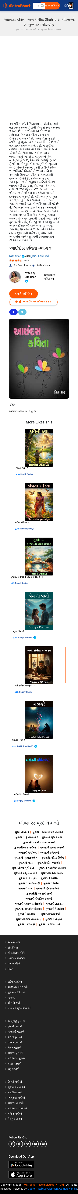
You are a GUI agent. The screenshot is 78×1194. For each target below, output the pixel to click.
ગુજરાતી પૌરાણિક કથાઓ (39, 898)
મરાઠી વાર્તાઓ (15, 1092)
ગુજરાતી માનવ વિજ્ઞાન (52, 873)
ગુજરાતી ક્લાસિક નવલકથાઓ (39, 842)
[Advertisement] (39, 77)
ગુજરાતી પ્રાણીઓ (50, 914)
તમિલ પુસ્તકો (15, 1042)
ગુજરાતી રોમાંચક (54, 903)
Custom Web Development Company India (52, 1188)
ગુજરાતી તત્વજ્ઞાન (28, 878)
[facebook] (12, 1144)
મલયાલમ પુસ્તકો (17, 1058)
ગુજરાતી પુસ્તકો (16, 1031)
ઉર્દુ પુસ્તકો (14, 1068)
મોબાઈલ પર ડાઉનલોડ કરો (37, 301)
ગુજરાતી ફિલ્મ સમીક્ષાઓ (39, 893)
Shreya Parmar (25, 637)
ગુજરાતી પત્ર (26, 888)
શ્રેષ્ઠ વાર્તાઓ (15, 981)
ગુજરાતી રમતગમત (27, 914)
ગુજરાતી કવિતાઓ (39, 256)
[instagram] (19, 1144)
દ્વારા (18, 474)
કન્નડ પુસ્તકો (14, 1063)
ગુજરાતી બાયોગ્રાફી (29, 883)
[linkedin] (43, 1144)
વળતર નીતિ (14, 963)
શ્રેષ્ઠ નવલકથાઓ (18, 987)
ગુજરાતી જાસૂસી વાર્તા (23, 867)
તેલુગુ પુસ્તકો (15, 1047)
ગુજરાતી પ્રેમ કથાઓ (48, 862)
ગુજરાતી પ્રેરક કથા (52, 837)
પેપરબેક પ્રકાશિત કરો (19, 1008)
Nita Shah (15, 256)
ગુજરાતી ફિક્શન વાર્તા (27, 837)
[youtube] (35, 1144)
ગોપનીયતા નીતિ (16, 952)
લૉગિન (67, 6)
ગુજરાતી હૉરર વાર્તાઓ (47, 888)
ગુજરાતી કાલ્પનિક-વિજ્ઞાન (28, 908)
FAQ (10, 968)
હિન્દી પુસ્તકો (15, 1026)
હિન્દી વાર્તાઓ (15, 1081)
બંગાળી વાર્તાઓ (16, 1103)
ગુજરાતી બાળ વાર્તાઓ (25, 847)
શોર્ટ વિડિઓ (14, 1002)
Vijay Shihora (24, 801)
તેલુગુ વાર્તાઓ (15, 1118)
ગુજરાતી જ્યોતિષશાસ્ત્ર (29, 919)
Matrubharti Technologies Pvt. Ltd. (45, 1184)
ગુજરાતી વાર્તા (22, 832)
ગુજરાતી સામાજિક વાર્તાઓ (52, 867)
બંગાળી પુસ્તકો (15, 1052)
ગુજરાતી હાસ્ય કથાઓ (52, 847)
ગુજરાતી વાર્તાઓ (16, 1087)
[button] (42, 6)
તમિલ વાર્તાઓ (15, 1113)
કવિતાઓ (49, 278)
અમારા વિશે (14, 942)
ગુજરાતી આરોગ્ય (50, 878)
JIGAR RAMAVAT (25, 746)
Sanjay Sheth (25, 692)
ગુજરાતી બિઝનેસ (54, 908)
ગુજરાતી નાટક (25, 862)
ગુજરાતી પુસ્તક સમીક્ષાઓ (28, 903)
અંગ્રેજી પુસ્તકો (16, 1021)
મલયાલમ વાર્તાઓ (17, 1108)
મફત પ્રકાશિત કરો (50, 6)
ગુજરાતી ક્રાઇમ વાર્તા (49, 924)
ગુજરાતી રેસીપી (51, 883)
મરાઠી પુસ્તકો (15, 1037)
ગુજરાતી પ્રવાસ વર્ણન (25, 857)
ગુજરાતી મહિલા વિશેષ (52, 857)
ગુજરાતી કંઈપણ (26, 924)
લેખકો (11, 997)
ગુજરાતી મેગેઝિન (28, 852)
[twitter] (27, 1144)
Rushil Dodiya (26, 474)
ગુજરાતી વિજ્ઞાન (53, 919)
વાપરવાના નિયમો (17, 958)
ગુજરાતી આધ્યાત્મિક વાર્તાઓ (48, 832)
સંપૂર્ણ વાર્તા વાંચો (23, 293)
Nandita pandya (27, 529)
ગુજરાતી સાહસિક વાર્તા (25, 873)
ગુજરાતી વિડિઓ (16, 992)
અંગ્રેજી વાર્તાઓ (17, 1097)
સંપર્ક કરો (13, 947)
